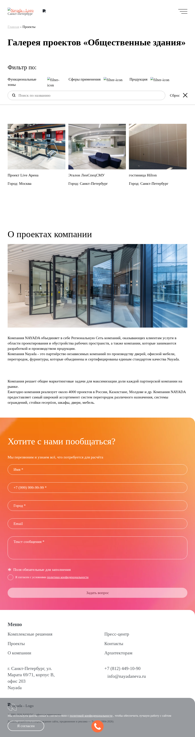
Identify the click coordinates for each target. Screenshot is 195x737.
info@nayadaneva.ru (126, 676)
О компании (19, 652)
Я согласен (26, 726)
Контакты (113, 643)
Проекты (16, 643)
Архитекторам (118, 652)
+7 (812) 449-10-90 (122, 668)
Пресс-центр (116, 634)
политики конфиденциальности (68, 577)
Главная (13, 27)
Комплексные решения (30, 634)
